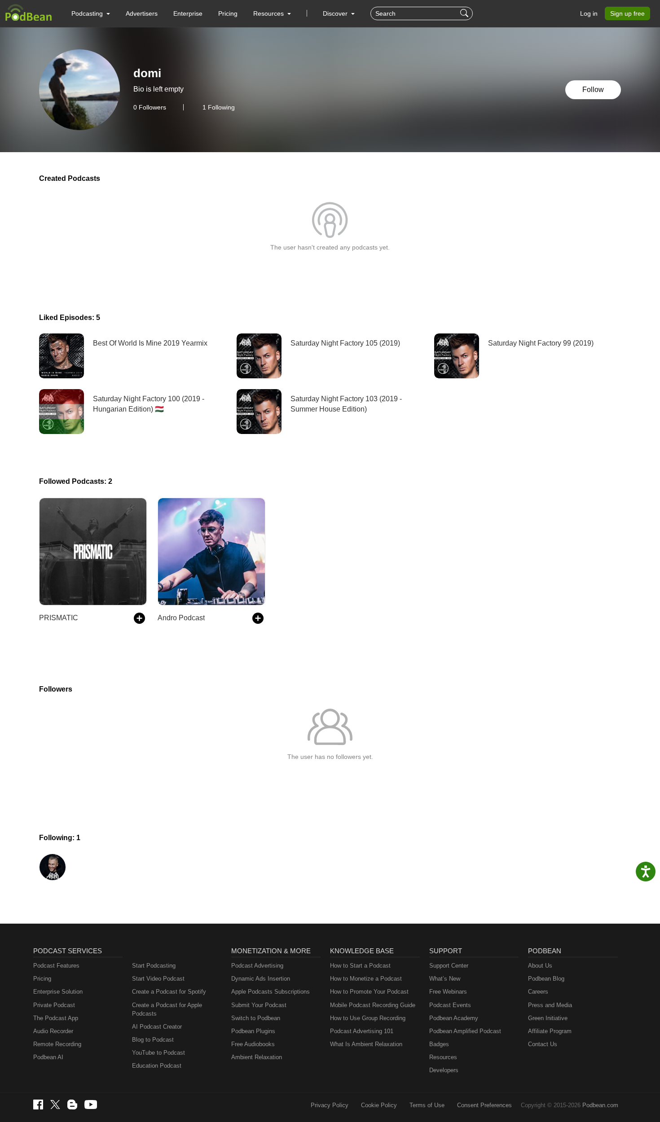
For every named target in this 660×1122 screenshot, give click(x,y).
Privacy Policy (329, 1105)
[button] (90, 13)
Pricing (228, 13)
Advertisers (142, 13)
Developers (443, 1070)
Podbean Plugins (253, 1031)
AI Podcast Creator (157, 1026)
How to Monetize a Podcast (366, 978)
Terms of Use (426, 1105)
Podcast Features (56, 965)
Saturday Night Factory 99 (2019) (541, 343)
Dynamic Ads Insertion (260, 978)
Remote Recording (57, 1044)
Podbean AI (48, 1057)
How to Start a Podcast (360, 965)
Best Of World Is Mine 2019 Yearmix (150, 343)
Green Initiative (548, 1018)
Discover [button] (336, 13)
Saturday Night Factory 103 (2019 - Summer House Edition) (346, 403)
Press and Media (550, 1005)
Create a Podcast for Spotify (169, 991)
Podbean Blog (546, 978)
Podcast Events (450, 1005)
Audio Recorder (53, 1031)
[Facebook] (38, 1104)
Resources (443, 1057)
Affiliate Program (550, 1031)
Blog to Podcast (153, 1039)
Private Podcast (54, 1005)
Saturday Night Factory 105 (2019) (345, 343)
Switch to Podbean (255, 1018)
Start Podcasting (154, 965)
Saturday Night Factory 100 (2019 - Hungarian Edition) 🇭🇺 (148, 403)
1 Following (218, 107)
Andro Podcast (181, 618)
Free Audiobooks (253, 1044)
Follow (593, 89)
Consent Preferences (484, 1105)
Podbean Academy (453, 1018)
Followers (149, 107)
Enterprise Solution (58, 991)
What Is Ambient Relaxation (366, 1044)
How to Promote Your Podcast (369, 991)
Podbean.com (600, 1105)
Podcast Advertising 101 (361, 1031)
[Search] (465, 13)
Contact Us (542, 1044)
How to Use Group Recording (367, 1018)
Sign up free (627, 13)
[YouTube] (90, 1104)
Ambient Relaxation (256, 1057)
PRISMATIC (58, 618)
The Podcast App (55, 1018)
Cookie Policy (379, 1105)
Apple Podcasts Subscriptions (270, 991)
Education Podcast (156, 1065)
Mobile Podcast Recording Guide (372, 1005)
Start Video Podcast (158, 978)
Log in (589, 13)
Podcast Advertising (257, 965)
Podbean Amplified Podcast (465, 1031)
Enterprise (187, 13)
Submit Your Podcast (258, 1005)
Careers (538, 991)
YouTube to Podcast (158, 1052)
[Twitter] (55, 1104)
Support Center (448, 965)
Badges (439, 1044)
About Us (540, 965)
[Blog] (72, 1104)
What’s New (444, 978)
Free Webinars (448, 991)
